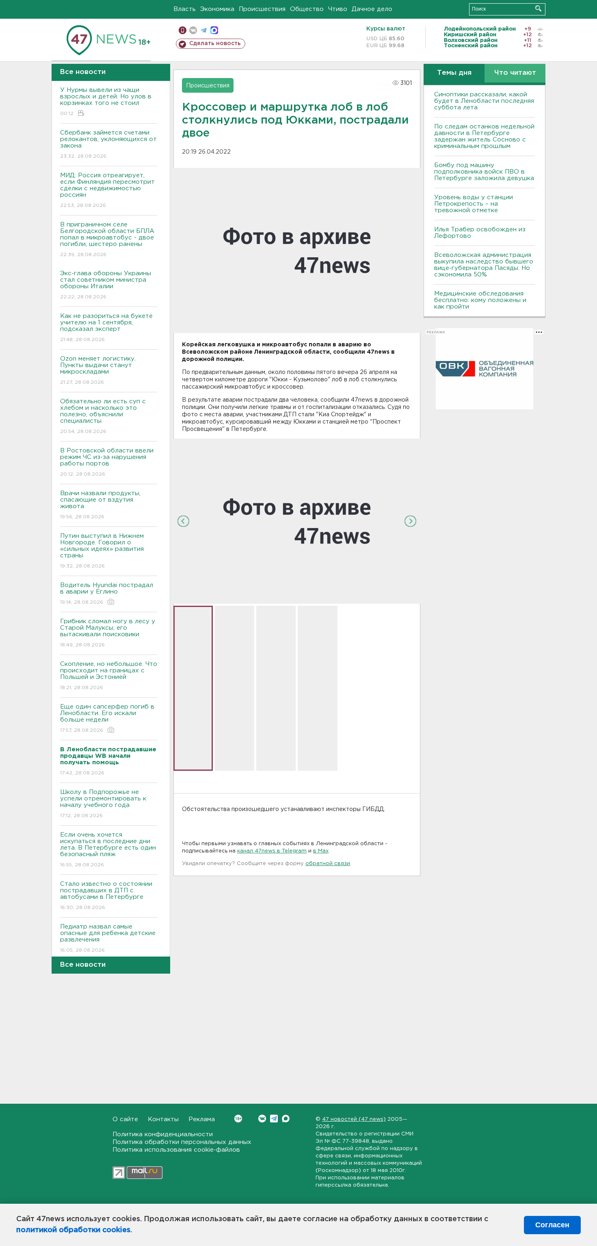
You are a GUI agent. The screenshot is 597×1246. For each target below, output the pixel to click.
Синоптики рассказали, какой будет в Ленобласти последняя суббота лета (484, 101)
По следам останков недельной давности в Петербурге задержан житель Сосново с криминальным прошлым (484, 136)
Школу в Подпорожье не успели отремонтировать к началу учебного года (103, 803)
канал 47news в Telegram (272, 851)
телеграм (204, 30)
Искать (538, 8)
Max (286, 1118)
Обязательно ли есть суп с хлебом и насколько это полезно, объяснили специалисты (103, 416)
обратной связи (327, 863)
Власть (184, 9)
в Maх (321, 851)
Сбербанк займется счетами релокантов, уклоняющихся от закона (108, 144)
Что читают (515, 73)
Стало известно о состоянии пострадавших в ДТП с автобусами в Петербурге (106, 895)
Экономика (217, 9)
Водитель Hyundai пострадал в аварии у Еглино (106, 594)
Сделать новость (215, 43)
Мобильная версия (182, 30)
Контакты (163, 1119)
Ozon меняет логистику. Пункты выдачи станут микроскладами (98, 370)
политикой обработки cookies (73, 1230)
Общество (307, 9)
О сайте (125, 1119)
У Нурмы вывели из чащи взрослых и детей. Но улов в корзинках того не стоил (105, 101)
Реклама (201, 1119)
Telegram (274, 1118)
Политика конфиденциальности (162, 1134)
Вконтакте (262, 1118)
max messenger (214, 30)
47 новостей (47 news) (354, 1119)
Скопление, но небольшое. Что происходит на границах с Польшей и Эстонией (108, 675)
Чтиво (337, 9)
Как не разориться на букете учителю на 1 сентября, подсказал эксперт (106, 327)
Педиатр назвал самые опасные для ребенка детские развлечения (108, 938)
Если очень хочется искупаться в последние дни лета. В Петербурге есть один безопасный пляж (108, 849)
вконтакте (193, 30)
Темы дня (454, 73)
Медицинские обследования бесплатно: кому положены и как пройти (480, 300)
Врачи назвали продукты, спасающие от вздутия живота (100, 505)
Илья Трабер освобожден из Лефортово (480, 233)
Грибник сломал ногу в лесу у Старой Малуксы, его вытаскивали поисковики (107, 633)
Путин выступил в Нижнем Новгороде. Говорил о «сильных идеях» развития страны (102, 550)
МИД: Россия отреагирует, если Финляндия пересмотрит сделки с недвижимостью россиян (107, 190)
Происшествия (262, 9)
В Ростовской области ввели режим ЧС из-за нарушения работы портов (107, 462)
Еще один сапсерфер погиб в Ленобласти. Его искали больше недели (107, 718)
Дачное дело (372, 9)
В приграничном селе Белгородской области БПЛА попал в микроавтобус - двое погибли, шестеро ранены (107, 239)
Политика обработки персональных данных (181, 1142)
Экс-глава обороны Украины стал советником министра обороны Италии (105, 285)
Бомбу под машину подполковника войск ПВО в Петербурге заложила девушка (484, 172)
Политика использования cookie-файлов (176, 1149)
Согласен (552, 1225)
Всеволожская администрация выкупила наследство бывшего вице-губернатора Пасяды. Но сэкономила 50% (483, 264)
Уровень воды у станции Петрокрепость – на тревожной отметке (473, 204)
